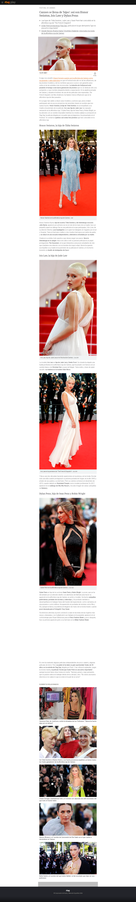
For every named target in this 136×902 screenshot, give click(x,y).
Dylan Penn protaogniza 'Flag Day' (54, 26)
